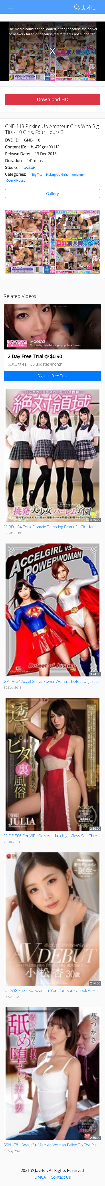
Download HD (52, 99)
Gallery (52, 193)
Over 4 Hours (15, 180)
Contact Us (61, 1177)
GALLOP (29, 168)
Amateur (78, 175)
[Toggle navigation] (10, 6)
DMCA (40, 1177)
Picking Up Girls (57, 175)
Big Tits (37, 175)
